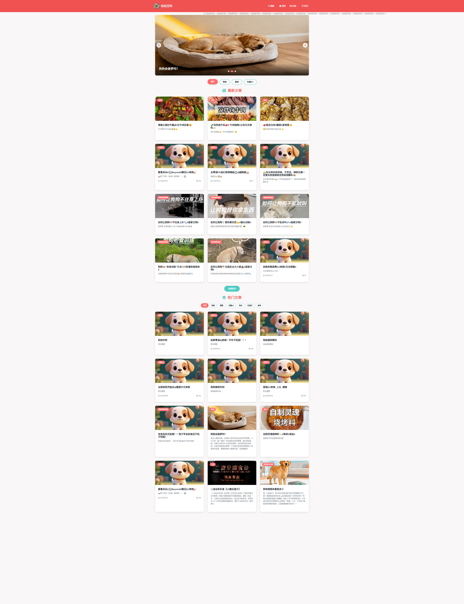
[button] (293, 6)
